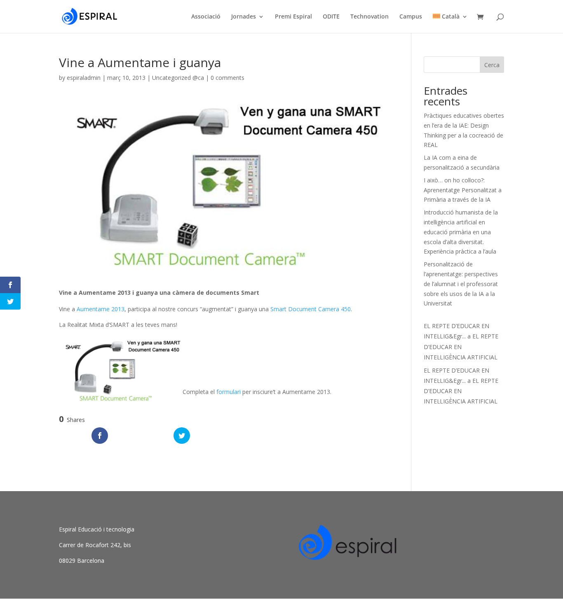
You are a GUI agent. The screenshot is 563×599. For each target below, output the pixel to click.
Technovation (369, 17)
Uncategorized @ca (178, 78)
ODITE (331, 17)
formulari (228, 392)
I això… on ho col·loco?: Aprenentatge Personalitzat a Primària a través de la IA (463, 190)
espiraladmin (84, 78)
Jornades (243, 17)
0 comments (227, 78)
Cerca (492, 65)
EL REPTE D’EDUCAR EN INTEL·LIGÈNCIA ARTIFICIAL (461, 346)
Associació (206, 17)
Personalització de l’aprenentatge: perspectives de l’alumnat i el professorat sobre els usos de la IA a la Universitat (461, 283)
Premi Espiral (293, 17)
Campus (410, 17)
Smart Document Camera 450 (310, 309)
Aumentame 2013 (100, 309)
